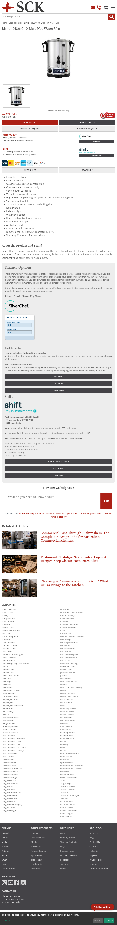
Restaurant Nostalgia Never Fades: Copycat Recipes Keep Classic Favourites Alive (73, 559)
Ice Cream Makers (68, 658)
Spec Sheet (30, 170)
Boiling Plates (8, 628)
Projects (93, 855)
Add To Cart (30, 122)
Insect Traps (66, 670)
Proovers (64, 724)
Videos (63, 869)
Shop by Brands (67, 838)
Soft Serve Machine (69, 754)
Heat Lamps (65, 640)
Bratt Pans (7, 634)
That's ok (109, 920)
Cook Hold (6, 679)
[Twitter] (23, 882)
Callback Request (87, 129)
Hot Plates (65, 646)
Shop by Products (68, 842)
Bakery (5, 616)
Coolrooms (7, 688)
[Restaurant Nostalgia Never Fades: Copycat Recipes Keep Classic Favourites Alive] (19, 565)
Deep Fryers (7, 703)
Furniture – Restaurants (71, 613)
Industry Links (67, 851)
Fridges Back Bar (10, 784)
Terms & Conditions (98, 869)
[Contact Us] (93, 7)
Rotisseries (65, 730)
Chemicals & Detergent (13, 655)
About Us (93, 833)
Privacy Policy (95, 860)
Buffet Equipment (10, 637)
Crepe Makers (8, 694)
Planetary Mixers (68, 709)
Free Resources (38, 838)
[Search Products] (111, 17)
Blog (91, 838)
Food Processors (9, 754)
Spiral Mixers (66, 763)
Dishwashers (8, 721)
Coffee (5, 667)
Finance (34, 833)
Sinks (62, 748)
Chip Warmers (8, 661)
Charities (93, 846)
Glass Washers (67, 619)
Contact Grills (8, 673)
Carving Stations (9, 646)
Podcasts (64, 860)
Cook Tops (6, 682)
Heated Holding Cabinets (72, 637)
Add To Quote (87, 122)
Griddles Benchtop (69, 625)
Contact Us (94, 842)
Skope (4, 855)
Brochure (87, 170)
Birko (20, 23)
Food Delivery (8, 736)
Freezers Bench (9, 763)
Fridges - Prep (8, 808)
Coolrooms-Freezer (11, 691)
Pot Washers (66, 718)
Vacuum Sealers (67, 805)
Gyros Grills (65, 634)
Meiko (4, 842)
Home (4, 23)
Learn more (58, 391)
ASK (106, 501)
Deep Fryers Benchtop (12, 706)
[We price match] (107, 115)
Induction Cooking (68, 664)
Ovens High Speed (69, 697)
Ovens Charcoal (67, 694)
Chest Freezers (9, 658)
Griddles (64, 622)
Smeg (4, 860)
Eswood (5, 833)
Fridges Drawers (9, 796)
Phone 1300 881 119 (11, 896)
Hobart (5, 838)
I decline (98, 920)
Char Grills (7, 652)
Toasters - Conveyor (69, 796)
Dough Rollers (8, 724)
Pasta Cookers (66, 700)
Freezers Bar (8, 760)
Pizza (62, 706)
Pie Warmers (66, 703)
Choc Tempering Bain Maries (15, 664)
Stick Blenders (67, 775)
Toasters (64, 793)
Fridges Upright (9, 811)
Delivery (5, 715)
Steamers (64, 772)
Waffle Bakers (66, 808)
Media (34, 842)
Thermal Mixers (67, 787)
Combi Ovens (8, 670)
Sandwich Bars (67, 739)
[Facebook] (16, 882)
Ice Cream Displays (69, 655)
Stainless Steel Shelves (71, 769)
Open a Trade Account (58, 462)
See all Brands (8, 869)
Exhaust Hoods (9, 730)
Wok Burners (66, 817)
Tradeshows (37, 860)
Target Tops (65, 784)
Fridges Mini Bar (9, 802)
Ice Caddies (65, 652)
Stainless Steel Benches (71, 766)
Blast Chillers (8, 622)
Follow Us (93, 851)
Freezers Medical (10, 775)
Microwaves (65, 679)
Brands (12, 23)
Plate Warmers (67, 712)
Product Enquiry (30, 129)
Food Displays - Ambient (13, 739)
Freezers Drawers (10, 772)
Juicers (63, 676)
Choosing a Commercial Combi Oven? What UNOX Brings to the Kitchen (74, 583)
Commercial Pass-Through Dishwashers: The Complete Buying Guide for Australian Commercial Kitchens (75, 536)
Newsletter (36, 846)
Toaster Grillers (67, 790)
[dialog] (58, 918)
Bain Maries (7, 613)
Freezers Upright (10, 778)
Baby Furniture (9, 610)
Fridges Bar (7, 787)
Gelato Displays (67, 616)
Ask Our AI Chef (102, 907)
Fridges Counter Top (11, 793)
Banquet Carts (8, 619)
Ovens (63, 691)
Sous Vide (64, 760)
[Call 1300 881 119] (99, 7)
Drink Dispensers (10, 727)
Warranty (35, 869)
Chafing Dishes (9, 649)
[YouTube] (10, 882)
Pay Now (96, 141)
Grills (62, 631)
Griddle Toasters (68, 628)
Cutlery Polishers (10, 697)
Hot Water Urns (67, 649)
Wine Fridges (66, 814)
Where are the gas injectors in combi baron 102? (42, 513)
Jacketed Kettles (67, 673)
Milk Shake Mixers (68, 682)
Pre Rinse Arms (67, 721)
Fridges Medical (9, 799)
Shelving (64, 745)
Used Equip (36, 864)
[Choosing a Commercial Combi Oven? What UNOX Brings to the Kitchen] (19, 589)
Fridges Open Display (12, 805)
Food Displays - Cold (11, 742)
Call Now (58, 384)
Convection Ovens (10, 676)
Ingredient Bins (67, 667)
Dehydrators (8, 709)
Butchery (6, 640)
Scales (63, 742)
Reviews (93, 864)
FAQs (62, 846)
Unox (4, 864)
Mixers (63, 685)
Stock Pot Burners (68, 778)
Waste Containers (68, 811)
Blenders (6, 625)
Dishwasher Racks (10, 718)
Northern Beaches (69, 855)
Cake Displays (8, 643)
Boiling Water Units (11, 631)
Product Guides (38, 851)
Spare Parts (36, 855)
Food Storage (8, 757)
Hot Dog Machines (69, 643)
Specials (64, 864)
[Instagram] (4, 882)
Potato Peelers (67, 715)
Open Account (96, 155)
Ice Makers (65, 661)
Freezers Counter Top (12, 769)
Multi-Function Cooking (71, 688)
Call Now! (58, 469)
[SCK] (23, 6)
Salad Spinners (67, 733)
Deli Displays (8, 712)
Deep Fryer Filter (10, 700)
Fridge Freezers (9, 781)
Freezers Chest (9, 766)
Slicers (63, 751)
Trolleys (64, 799)
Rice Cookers (66, 727)
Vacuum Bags (66, 802)
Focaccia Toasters (10, 733)
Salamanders (66, 736)
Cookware (6, 685)
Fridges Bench (8, 790)
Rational (6, 846)
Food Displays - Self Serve (14, 748)
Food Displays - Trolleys (13, 751)
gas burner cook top (76, 513)
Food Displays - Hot (11, 745)
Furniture (64, 610)
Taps (62, 781)
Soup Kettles (66, 757)
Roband (5, 851)
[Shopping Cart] (106, 7)
